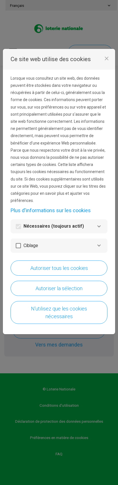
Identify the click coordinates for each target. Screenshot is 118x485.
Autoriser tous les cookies (59, 268)
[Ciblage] (99, 245)
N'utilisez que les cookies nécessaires (59, 312)
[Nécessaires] (99, 226)
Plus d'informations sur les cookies (51, 210)
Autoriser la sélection (59, 288)
